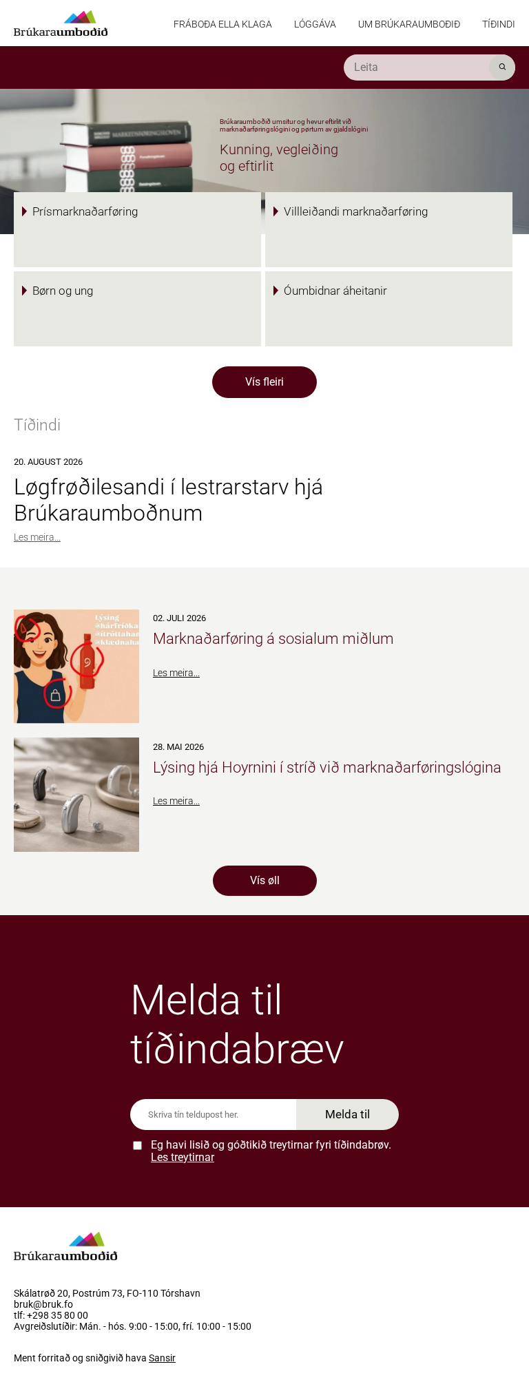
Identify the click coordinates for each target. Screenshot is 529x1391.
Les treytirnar (182, 1157)
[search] (429, 67)
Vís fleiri (264, 381)
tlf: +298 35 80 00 (51, 1315)
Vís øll (265, 880)
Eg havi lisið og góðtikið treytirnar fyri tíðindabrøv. (271, 1151)
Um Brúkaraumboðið (409, 24)
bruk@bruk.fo (43, 1304)
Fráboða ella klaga (223, 24)
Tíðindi (498, 24)
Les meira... (37, 537)
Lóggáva (315, 24)
